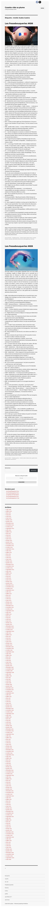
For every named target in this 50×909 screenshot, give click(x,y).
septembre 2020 (10, 631)
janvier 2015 (9, 748)
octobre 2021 (9, 609)
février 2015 (9, 746)
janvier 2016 (9, 727)
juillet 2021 (8, 614)
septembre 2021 (10, 610)
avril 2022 (8, 598)
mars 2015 (8, 744)
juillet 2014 (8, 758)
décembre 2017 (9, 687)
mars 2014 (8, 765)
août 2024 (8, 550)
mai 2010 (8, 844)
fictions (7, 887)
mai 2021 (8, 617)
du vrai (6, 881)
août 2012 (8, 797)
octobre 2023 (9, 567)
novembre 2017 (10, 689)
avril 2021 (8, 619)
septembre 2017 (10, 693)
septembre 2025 (10, 528)
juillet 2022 (9, 593)
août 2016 (8, 715)
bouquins (7, 875)
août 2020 (8, 633)
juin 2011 (8, 821)
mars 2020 (8, 641)
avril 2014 (8, 763)
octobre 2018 (9, 670)
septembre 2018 (10, 672)
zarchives (7, 899)
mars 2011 (8, 826)
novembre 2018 (10, 669)
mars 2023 (8, 579)
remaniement (13, 459)
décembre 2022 (10, 585)
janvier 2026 (9, 521)
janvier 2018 (9, 686)
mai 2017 (8, 699)
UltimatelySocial (35, 908)
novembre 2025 (10, 525)
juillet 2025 (9, 531)
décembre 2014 (9, 749)
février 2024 (9, 561)
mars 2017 (8, 703)
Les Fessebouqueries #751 (12, 496)
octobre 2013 (9, 773)
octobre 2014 (9, 753)
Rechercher (7, 468)
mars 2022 (8, 600)
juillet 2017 (8, 696)
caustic (6, 878)
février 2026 (9, 519)
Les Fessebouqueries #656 (19, 23)
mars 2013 (8, 785)
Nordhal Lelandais (8, 239)
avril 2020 (8, 639)
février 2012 (9, 808)
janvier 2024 (9, 562)
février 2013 (9, 787)
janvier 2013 (9, 789)
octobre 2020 (9, 629)
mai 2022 (8, 597)
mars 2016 (8, 724)
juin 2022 (8, 595)
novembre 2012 (10, 792)
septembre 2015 (10, 734)
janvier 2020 (9, 645)
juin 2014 (8, 760)
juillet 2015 (8, 737)
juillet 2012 (8, 799)
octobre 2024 (9, 547)
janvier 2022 (9, 603)
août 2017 (8, 694)
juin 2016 (8, 718)
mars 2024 (8, 559)
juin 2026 (8, 513)
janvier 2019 (9, 665)
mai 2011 (8, 823)
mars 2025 (8, 538)
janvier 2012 (9, 809)
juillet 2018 (8, 675)
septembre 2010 (10, 837)
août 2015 (8, 736)
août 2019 (8, 653)
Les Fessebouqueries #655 (19, 246)
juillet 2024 (9, 552)
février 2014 (9, 766)
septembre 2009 (10, 857)
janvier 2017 (9, 706)
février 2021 (9, 622)
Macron (31, 237)
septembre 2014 (10, 754)
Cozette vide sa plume (15, 7)
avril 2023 (8, 578)
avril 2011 (8, 825)
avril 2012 (8, 804)
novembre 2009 (10, 854)
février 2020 (9, 643)
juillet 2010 (8, 840)
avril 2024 (8, 557)
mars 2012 (8, 806)
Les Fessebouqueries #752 (12, 493)
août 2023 (8, 571)
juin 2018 (8, 677)
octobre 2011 (9, 814)
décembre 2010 (9, 832)
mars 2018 (8, 682)
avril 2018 (8, 681)
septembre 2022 (10, 590)
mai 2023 (8, 576)
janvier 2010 (9, 850)
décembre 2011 (9, 811)
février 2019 (9, 663)
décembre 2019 (9, 646)
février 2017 (9, 705)
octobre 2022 (9, 588)
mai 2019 (8, 658)
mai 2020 (8, 638)
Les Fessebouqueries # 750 (12, 498)
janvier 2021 (9, 624)
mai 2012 (8, 802)
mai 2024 (8, 555)
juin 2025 (8, 533)
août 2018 (8, 674)
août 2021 (8, 612)
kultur (6, 890)
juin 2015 (8, 739)
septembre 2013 (10, 775)
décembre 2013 (9, 770)
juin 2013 (8, 780)
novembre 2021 (10, 607)
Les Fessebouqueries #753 (12, 491)
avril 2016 (8, 722)
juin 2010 (8, 842)
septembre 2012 (10, 796)
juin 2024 (8, 554)
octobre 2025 (9, 526)
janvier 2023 (9, 583)
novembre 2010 (10, 833)
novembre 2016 (10, 710)
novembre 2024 (10, 545)
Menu (42, 8)
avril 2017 (8, 701)
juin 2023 (8, 574)
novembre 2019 (10, 648)
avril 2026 (8, 516)
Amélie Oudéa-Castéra (24, 237)
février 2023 (9, 581)
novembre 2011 (9, 813)
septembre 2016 (10, 713)
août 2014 (8, 756)
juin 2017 (8, 698)
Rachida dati (15, 239)
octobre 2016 (9, 711)
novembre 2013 (10, 772)
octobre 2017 (9, 691)
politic (6, 893)
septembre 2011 (10, 816)
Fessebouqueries (15, 237)
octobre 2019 (9, 650)
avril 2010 (8, 845)
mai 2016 (8, 720)
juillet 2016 (9, 717)
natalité (34, 237)
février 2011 (9, 828)
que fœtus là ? (8, 896)
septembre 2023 (10, 569)
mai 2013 (8, 782)
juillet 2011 (8, 820)
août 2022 (8, 591)
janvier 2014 (9, 768)
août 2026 (8, 509)
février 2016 (9, 725)
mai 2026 (8, 514)
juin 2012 (8, 801)
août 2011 (8, 818)
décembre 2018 (9, 667)
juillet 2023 (9, 573)
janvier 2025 (9, 542)
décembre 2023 (10, 564)
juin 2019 (8, 657)
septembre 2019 (10, 651)
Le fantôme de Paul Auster (12, 494)
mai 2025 (8, 535)
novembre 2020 (10, 627)
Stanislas (32, 239)
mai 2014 (8, 761)
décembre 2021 (9, 605)
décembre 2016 (9, 708)
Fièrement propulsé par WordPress (21, 903)
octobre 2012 (9, 794)
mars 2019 (8, 662)
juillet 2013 (8, 778)
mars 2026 (8, 518)
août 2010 (8, 838)
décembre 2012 (9, 790)
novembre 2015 (10, 730)
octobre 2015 (9, 732)
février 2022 (9, 602)
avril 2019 (8, 660)
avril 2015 (8, 742)
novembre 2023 (10, 566)
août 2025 (8, 530)
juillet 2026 (9, 511)
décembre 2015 (9, 729)
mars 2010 (8, 847)
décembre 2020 (10, 626)
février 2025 (9, 540)
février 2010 (9, 849)
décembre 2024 (10, 543)
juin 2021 (8, 615)
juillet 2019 (9, 655)
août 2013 (8, 777)
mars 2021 (8, 621)
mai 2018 (8, 679)
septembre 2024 (10, 549)
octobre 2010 (9, 835)
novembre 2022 (10, 586)
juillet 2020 (9, 634)
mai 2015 (8, 741)
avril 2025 (8, 537)
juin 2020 (8, 636)
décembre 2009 (10, 852)
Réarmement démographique (24, 239)
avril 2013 (8, 784)
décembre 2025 (10, 523)
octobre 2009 (9, 856)
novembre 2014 (10, 751)
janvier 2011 (9, 830)
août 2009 (8, 859)
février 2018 (9, 684)
